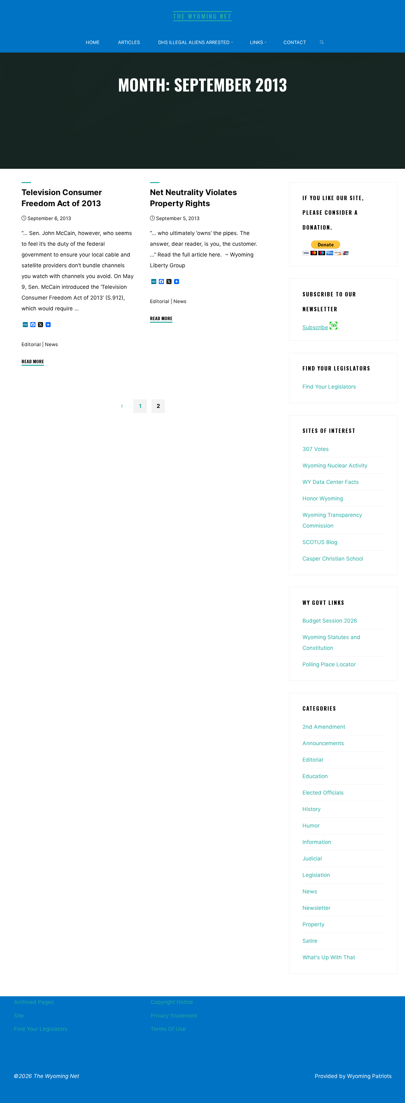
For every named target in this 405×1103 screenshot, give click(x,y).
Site (19, 1015)
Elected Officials (323, 792)
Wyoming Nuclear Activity (334, 465)
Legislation (316, 875)
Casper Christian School (332, 558)
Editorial (31, 344)
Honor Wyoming (322, 498)
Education (315, 776)
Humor (311, 825)
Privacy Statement (174, 1015)
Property (313, 924)
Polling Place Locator (329, 664)
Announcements (323, 743)
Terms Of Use (168, 1029)
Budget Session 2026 (329, 621)
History (311, 809)
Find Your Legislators (329, 387)
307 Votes (315, 449)
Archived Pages (34, 1002)
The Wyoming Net (202, 16)
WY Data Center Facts (330, 482)
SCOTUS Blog (319, 542)
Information (316, 842)
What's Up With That (328, 957)
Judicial (312, 858)
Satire (309, 941)
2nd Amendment (323, 727)
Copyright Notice (172, 1002)
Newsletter (316, 908)
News (51, 344)
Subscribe (315, 327)
